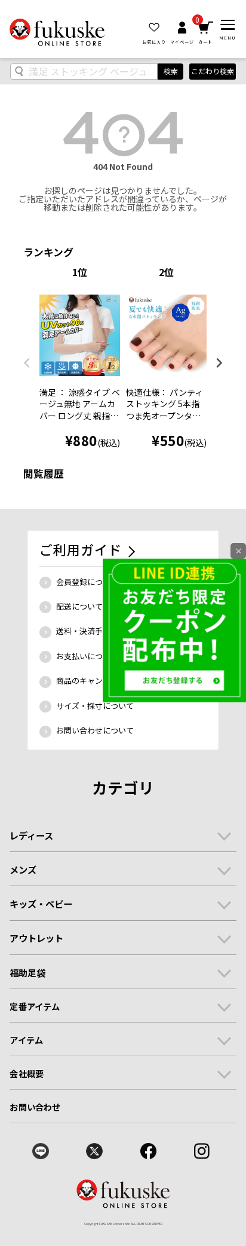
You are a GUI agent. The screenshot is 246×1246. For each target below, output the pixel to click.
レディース (31, 835)
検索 (171, 71)
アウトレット (36, 937)
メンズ (23, 869)
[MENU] (228, 25)
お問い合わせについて (95, 730)
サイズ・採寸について (95, 705)
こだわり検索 (212, 71)
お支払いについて (87, 656)
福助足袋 (27, 972)
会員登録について (87, 581)
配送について (79, 606)
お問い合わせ (35, 1107)
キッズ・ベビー (41, 903)
